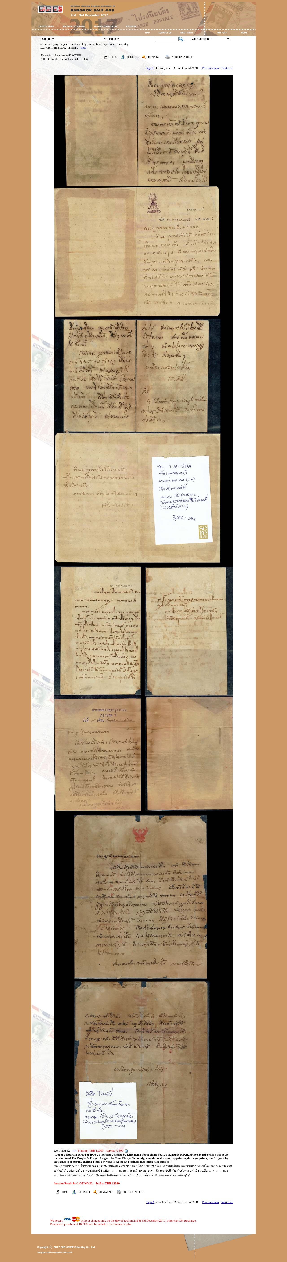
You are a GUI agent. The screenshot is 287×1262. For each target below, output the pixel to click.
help (83, 47)
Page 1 (150, 68)
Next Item (227, 68)
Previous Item (210, 68)
